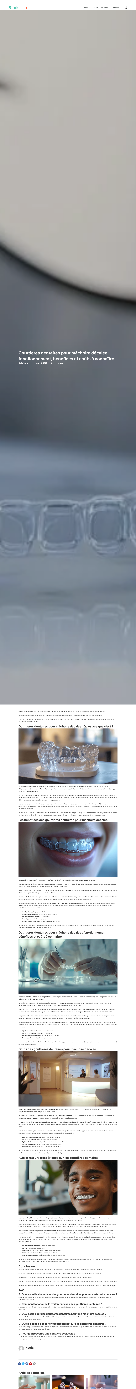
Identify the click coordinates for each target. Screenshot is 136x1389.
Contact (104, 7)
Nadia (29, 1347)
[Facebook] (19, 1363)
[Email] (34, 1363)
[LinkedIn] (26, 1363)
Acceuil (87, 7)
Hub (23, 7)
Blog (96, 7)
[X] (23, 1363)
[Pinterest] (30, 1363)
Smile (14, 7)
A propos (115, 7)
